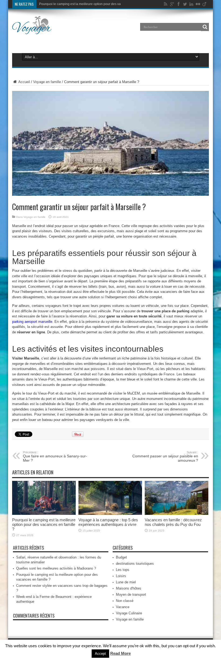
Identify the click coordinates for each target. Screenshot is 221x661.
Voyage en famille (47, 82)
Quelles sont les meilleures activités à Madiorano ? (56, 568)
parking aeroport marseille (32, 322)
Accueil (24, 82)
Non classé (124, 601)
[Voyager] (32, 30)
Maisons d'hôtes (128, 588)
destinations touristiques (135, 563)
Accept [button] (100, 654)
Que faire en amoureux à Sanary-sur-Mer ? (55, 457)
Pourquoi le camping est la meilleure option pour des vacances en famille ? (94, 4)
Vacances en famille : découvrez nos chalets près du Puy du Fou (173, 522)
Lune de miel (126, 582)
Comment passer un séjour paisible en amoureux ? (165, 457)
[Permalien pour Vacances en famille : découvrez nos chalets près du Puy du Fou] (176, 514)
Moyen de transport (131, 594)
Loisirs (121, 576)
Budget (121, 557)
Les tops (122, 570)
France (169, 374)
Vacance (122, 607)
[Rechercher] (205, 27)
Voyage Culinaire (129, 613)
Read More (120, 653)
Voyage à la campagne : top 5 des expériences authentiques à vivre (108, 522)
